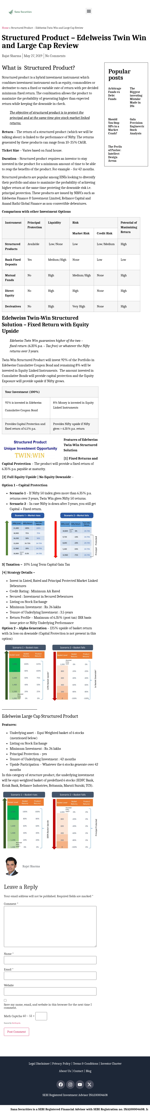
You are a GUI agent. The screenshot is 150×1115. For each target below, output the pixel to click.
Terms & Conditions (85, 1063)
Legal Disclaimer (39, 1063)
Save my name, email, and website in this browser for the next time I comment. (48, 1006)
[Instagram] (70, 1084)
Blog (88, 1071)
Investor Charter (111, 1063)
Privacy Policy (61, 1063)
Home (5, 27)
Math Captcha (13, 1016)
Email (8, 969)
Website (9, 985)
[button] (89, 11)
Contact (78, 1071)
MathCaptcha (16, 1023)
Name (9, 953)
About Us (65, 1071)
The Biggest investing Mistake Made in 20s (136, 97)
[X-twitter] (89, 1084)
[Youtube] (80, 1084)
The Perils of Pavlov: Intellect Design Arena (115, 153)
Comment (11, 903)
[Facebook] (60, 1084)
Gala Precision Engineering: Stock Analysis (138, 126)
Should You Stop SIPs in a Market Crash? (113, 126)
